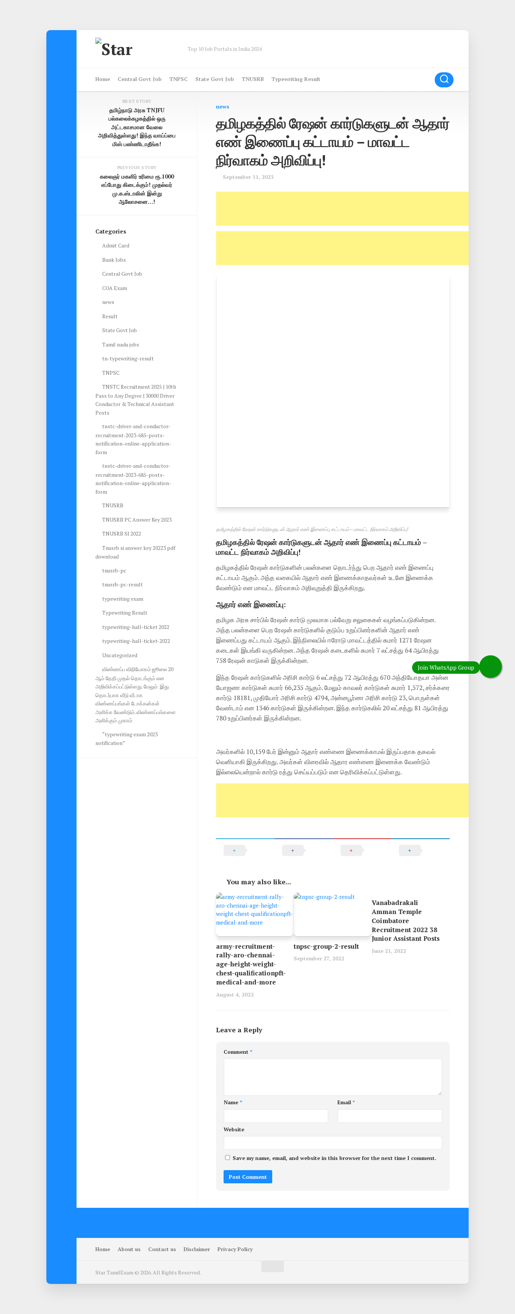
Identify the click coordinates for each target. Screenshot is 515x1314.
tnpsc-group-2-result (326, 946)
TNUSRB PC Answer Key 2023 (137, 519)
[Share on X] (245, 850)
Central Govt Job (140, 78)
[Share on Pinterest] (362, 850)
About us (129, 1249)
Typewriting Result (295, 78)
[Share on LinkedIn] (420, 850)
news (222, 106)
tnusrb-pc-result (122, 584)
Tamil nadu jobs (120, 344)
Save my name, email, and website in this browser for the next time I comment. (334, 1157)
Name (233, 1102)
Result (110, 316)
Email (346, 1102)
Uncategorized (119, 655)
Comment (238, 1051)
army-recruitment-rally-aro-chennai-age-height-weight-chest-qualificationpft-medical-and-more (251, 964)
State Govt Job (214, 78)
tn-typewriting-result (128, 358)
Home (102, 78)
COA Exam (114, 287)
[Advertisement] (353, 209)
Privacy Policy (235, 1249)
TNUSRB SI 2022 (121, 533)
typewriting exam (122, 598)
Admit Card (115, 245)
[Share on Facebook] (303, 850)
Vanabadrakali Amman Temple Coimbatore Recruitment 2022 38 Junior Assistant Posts (406, 920)
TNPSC (178, 78)
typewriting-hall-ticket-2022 (136, 640)
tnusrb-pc (114, 570)
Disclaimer (197, 1249)
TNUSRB (253, 78)
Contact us (162, 1249)
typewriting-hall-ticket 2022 (135, 626)
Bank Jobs (114, 259)
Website (234, 1129)
